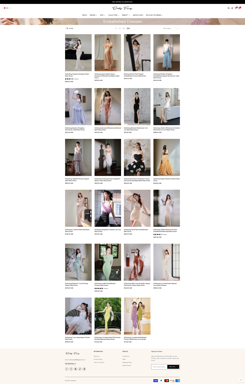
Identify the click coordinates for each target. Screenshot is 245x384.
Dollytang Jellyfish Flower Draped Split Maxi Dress (77, 179)
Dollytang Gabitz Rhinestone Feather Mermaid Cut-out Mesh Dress (166, 129)
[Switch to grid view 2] (120, 28)
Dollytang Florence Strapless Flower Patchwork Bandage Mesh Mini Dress (137, 179)
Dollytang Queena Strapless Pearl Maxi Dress (77, 75)
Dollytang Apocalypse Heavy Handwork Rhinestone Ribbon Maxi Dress (107, 76)
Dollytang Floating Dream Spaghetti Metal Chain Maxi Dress (107, 179)
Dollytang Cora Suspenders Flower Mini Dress (77, 338)
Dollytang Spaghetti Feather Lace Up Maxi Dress (108, 230)
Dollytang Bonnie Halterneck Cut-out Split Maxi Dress (136, 129)
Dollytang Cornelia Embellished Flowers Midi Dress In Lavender (135, 338)
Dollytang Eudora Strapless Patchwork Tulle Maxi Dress (75, 129)
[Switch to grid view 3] (123, 28)
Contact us (125, 356)
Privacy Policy (98, 359)
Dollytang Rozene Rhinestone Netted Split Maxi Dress (108, 129)
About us (96, 356)
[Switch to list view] (116, 28)
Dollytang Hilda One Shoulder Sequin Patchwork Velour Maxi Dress (137, 284)
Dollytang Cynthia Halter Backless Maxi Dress (77, 230)
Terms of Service (99, 362)
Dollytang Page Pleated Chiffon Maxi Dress (166, 179)
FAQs (124, 359)
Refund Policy (126, 365)
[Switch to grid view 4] (128, 28)
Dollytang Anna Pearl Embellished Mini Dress (136, 230)
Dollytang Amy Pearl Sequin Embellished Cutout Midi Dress (135, 75)
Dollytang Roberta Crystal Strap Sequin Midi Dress (76, 284)
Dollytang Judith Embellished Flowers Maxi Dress (105, 284)
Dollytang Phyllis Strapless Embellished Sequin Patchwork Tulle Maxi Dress (166, 76)
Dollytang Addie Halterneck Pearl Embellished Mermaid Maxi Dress (165, 230)
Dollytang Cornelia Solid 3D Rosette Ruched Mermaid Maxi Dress (107, 338)
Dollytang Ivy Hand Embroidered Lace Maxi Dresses (164, 284)
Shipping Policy (127, 362)
